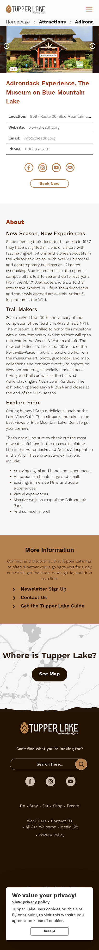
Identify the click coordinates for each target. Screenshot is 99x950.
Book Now (50, 183)
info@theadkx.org (39, 138)
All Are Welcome (40, 827)
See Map (49, 674)
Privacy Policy (52, 835)
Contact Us (34, 598)
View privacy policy (31, 902)
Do (22, 806)
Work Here (37, 821)
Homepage (18, 22)
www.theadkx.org (44, 127)
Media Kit (69, 827)
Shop (57, 806)
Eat (45, 806)
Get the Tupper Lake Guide (53, 606)
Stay (34, 806)
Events (73, 806)
